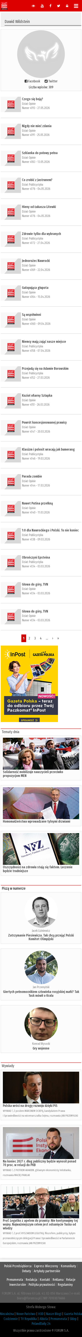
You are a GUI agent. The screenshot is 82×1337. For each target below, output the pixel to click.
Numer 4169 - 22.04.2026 (36, 270)
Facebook (34, 81)
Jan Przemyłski (41, 987)
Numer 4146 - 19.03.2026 (36, 458)
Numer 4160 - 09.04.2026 (36, 324)
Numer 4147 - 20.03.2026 (36, 431)
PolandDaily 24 (41, 1324)
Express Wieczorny (46, 1266)
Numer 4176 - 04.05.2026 (36, 189)
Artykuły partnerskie (47, 1271)
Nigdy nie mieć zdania (36, 126)
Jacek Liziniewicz (41, 930)
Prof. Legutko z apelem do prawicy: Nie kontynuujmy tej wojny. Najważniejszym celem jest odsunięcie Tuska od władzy (40, 1224)
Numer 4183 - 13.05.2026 (36, 162)
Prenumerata (15, 1280)
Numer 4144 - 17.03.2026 (36, 485)
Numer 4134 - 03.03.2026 (36, 566)
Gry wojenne (41, 1048)
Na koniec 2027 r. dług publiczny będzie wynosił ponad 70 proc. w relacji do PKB (39, 1163)
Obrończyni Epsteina (36, 557)
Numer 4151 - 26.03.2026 (36, 404)
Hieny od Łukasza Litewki (39, 207)
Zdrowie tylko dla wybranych (41, 234)
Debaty (26, 1271)
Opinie (32, 104)
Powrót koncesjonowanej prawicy (44, 422)
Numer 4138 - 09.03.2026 (36, 539)
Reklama (58, 1280)
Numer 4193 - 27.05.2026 (36, 108)
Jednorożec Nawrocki (36, 261)
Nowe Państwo (25, 1314)
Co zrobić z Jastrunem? (37, 180)
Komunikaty (68, 1266)
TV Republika (28, 1319)
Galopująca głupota (35, 288)
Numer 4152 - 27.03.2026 (36, 377)
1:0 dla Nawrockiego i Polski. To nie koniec (50, 530)
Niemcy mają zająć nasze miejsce (44, 342)
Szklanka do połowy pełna (40, 153)
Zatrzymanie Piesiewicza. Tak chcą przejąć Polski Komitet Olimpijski (41, 937)
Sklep (73, 1319)
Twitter (53, 81)
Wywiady (8, 1065)
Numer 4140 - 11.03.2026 (36, 512)
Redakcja (31, 1280)
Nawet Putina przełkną (37, 503)
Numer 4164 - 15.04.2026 (36, 297)
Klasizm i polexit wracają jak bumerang (48, 449)
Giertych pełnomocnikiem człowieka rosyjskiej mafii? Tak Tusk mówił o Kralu (41, 994)
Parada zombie (32, 476)
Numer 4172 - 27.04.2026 (36, 243)
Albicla (43, 1319)
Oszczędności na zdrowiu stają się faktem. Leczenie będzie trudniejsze (37, 869)
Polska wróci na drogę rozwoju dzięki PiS (30, 1106)
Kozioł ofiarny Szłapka (37, 395)
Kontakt (45, 1280)
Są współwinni (31, 315)
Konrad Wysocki (41, 1043)
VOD (40, 1314)
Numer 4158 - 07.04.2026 (36, 351)
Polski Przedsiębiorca (17, 1266)
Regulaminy (65, 1285)
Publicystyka (36, 184)
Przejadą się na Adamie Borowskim (45, 368)
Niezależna (7, 1314)
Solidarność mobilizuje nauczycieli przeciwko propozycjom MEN (33, 774)
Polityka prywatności (42, 1285)
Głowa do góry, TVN (35, 584)
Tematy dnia (10, 731)
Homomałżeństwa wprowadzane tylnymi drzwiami (36, 821)
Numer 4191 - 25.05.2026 (36, 135)
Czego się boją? (32, 99)
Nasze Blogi (53, 1314)
